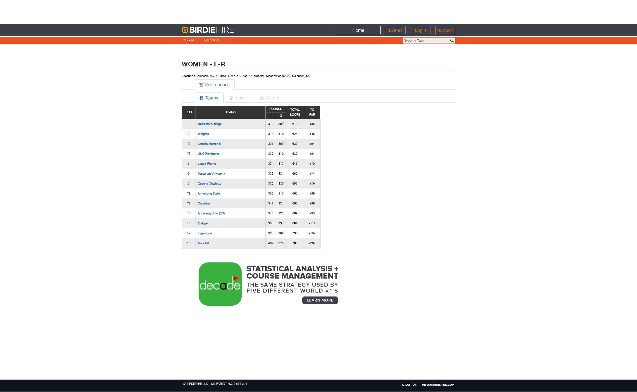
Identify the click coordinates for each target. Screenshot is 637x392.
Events (396, 30)
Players (239, 97)
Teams (208, 97)
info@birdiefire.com (438, 385)
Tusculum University (211, 173)
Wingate (203, 134)
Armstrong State (209, 193)
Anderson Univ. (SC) (211, 213)
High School (211, 41)
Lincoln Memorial (209, 144)
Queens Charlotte (209, 183)
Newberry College (209, 124)
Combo (270, 97)
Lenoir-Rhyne (207, 163)
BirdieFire (218, 30)
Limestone (205, 233)
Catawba (204, 203)
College (189, 41)
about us (409, 385)
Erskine (203, 223)
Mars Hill (204, 243)
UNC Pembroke (208, 153)
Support (445, 30)
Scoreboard (214, 84)
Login (420, 30)
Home (358, 30)
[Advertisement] (318, 11)
